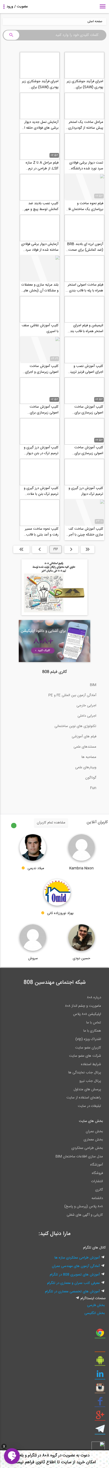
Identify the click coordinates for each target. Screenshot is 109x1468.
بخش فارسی (96, 1305)
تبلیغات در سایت (89, 1106)
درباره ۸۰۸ (94, 997)
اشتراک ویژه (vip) (88, 1039)
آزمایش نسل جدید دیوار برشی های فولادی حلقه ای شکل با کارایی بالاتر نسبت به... (40, 125)
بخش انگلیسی (94, 1313)
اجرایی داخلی (87, 716)
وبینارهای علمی (85, 767)
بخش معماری (93, 1140)
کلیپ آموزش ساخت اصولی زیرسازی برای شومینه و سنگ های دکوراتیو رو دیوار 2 (88, 410)
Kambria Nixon (81, 868)
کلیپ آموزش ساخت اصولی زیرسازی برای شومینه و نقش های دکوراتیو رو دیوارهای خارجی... (88, 450)
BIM (93, 685)
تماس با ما (93, 1023)
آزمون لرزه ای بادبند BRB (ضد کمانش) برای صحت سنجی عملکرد (85, 247)
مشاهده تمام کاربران (51, 823)
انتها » (21, 549)
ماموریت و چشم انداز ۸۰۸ (83, 1006)
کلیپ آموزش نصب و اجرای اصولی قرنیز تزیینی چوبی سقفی (85, 369)
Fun (93, 788)
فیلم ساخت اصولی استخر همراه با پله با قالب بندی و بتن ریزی (84, 287)
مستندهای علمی (85, 747)
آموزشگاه (96, 1165)
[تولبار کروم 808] (100, 1334)
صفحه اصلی (94, 21)
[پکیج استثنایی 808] (54, 614)
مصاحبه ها (88, 757)
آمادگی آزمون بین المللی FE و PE (72, 695)
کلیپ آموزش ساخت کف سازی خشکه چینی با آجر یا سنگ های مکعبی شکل (84, 532)
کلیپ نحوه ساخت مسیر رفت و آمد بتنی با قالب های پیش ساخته (41, 532)
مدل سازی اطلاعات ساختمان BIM (79, 1156)
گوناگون (90, 778)
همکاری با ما (92, 1031)
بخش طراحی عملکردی (87, 1148)
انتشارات (97, 1181)
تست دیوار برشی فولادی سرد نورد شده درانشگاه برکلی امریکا (86, 165)
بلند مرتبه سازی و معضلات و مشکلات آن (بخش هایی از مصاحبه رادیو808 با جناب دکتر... (39, 287)
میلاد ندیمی (36, 868)
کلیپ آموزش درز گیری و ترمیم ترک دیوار (86, 491)
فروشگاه (97, 1173)
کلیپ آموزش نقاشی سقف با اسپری (40, 328)
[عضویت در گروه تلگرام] (100, 1431)
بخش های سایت (91, 1121)
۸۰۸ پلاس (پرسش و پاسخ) (83, 1206)
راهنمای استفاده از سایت (83, 1098)
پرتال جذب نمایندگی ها (84, 1072)
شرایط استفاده (91, 1064)
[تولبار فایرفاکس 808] (100, 1348)
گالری (99, 1190)
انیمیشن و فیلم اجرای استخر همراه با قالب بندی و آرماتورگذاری (85, 328)
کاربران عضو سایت (88, 1048)
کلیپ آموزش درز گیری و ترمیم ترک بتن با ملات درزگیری (41, 491)
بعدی (39, 549)
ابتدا (87, 549)
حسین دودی (81, 958)
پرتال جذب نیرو (90, 1081)
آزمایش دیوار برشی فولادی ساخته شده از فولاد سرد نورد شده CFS (39, 247)
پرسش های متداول (87, 1089)
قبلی (71, 549)
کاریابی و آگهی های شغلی (85, 1215)
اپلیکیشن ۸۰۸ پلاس (87, 1014)
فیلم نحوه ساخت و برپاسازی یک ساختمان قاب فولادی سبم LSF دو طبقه (84, 206)
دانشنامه (97, 1198)
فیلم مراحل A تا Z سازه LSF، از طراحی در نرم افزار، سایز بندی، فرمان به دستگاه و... (40, 165)
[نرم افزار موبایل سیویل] (100, 1362)
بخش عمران (94, 1131)
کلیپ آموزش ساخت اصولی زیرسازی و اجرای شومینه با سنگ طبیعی (41, 369)
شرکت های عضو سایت (85, 1056)
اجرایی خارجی (86, 706)
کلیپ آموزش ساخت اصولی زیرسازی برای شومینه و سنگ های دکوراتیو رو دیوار (44, 410)
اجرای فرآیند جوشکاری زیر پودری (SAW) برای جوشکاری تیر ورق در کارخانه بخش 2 (40, 84)
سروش (33, 958)
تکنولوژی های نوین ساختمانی (75, 726)
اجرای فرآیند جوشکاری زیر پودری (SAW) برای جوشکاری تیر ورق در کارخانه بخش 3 (85, 84)
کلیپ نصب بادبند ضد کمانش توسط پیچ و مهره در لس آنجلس (40, 206)
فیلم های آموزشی (84, 736)
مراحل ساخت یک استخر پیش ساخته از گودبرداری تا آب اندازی (85, 125)
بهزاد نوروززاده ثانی (60, 913)
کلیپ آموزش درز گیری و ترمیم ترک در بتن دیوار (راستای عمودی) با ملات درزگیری (41, 450)
